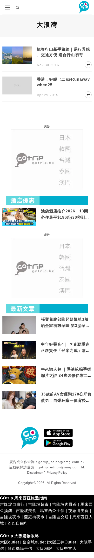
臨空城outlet (34, 542)
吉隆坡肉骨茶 (64, 504)
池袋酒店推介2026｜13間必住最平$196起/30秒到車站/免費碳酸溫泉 (65, 217)
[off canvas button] (7, 7)
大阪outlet (9, 542)
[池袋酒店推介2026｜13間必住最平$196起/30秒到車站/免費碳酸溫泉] (19, 217)
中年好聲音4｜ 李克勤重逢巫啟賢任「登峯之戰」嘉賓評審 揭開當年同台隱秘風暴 (66, 350)
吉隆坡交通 (58, 517)
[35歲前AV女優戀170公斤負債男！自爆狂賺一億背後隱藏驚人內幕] (19, 400)
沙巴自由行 (18, 523)
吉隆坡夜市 (10, 517)
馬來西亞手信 (52, 511)
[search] (18, 7)
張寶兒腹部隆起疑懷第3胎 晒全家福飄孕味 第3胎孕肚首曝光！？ (65, 325)
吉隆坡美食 (26, 511)
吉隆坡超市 (38, 504)
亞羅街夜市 (34, 517)
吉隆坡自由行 (12, 504)
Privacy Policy (57, 472)
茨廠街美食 (78, 511)
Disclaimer (35, 472)
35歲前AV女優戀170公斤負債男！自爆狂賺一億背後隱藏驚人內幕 (66, 400)
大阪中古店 (66, 548)
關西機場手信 (20, 548)
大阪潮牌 (44, 548)
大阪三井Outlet (62, 542)
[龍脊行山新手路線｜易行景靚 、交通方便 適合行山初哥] (17, 55)
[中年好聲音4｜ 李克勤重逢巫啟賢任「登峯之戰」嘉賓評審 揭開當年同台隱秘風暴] (19, 351)
